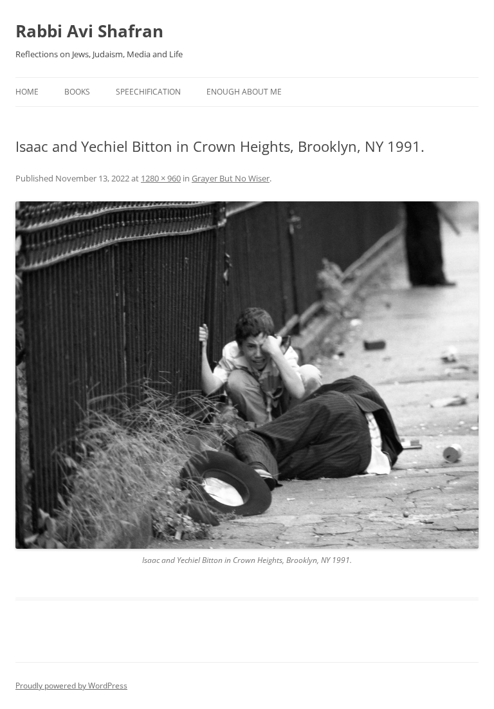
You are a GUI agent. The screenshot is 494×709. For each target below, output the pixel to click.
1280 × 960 (161, 178)
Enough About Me (244, 91)
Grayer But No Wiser (231, 178)
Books (77, 91)
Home (27, 91)
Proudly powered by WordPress (71, 685)
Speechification (148, 91)
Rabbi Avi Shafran (89, 30)
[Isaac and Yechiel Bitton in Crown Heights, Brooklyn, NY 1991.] (247, 375)
